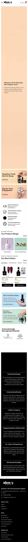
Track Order (4, 532)
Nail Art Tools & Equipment (7, 189)
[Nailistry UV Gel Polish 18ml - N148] (7, 270)
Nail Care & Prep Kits (6, 519)
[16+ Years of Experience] (5, 224)
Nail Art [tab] (20, 262)
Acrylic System (5, 517)
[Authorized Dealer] (5, 218)
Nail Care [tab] (25, 262)
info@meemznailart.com (9, 497)
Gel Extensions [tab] (12, 262)
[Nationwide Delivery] (5, 206)
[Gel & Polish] (7, 244)
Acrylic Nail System (20, 252)
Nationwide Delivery (13, 204)
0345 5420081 (7, 495)
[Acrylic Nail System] (20, 244)
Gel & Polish (7, 252)
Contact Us (4, 508)
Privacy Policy (4, 537)
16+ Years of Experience (14, 222)
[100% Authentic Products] (5, 212)
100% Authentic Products (14, 210)
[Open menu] (2, 2)
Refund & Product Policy (7, 535)
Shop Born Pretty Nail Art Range (9, 175)
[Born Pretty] (20, 336)
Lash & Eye (4, 526)
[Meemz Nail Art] (8, 2)
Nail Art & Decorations (6, 521)
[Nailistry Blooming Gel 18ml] (20, 270)
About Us (3, 506)
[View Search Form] (20, 2)
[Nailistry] (8, 336)
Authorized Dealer (12, 216)
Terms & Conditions (6, 539)
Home (2, 504)
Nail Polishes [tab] (4, 262)
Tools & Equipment (6, 524)
